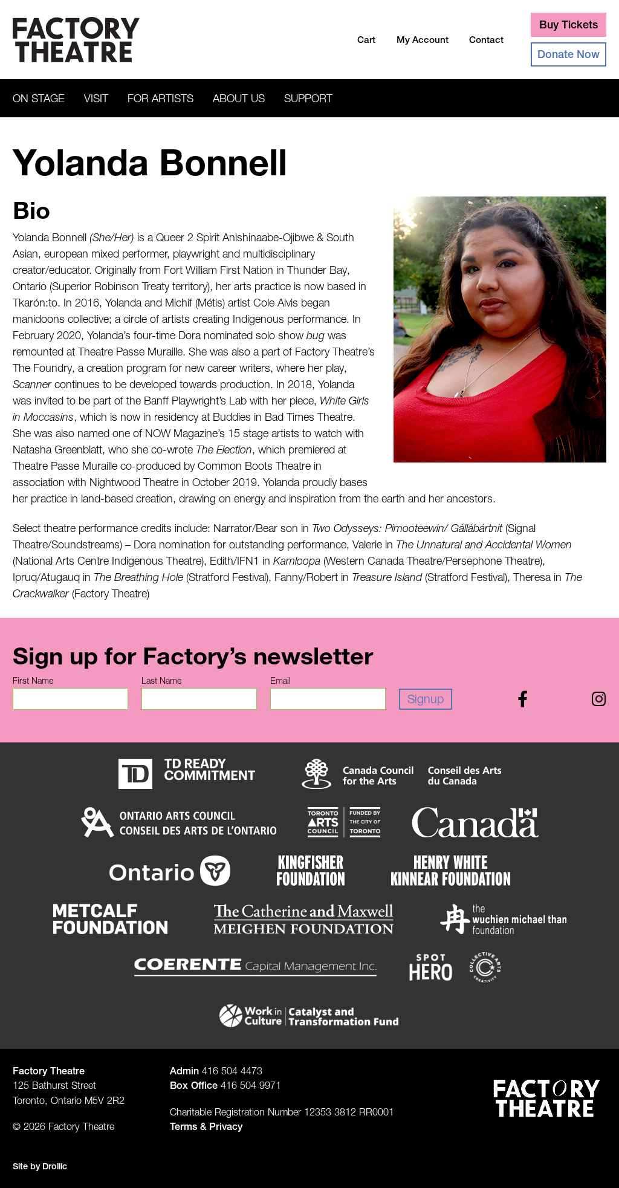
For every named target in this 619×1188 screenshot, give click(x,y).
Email (280, 680)
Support (308, 98)
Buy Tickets (568, 24)
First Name (33, 680)
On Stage (39, 98)
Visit (96, 98)
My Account (423, 39)
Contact (486, 39)
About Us (239, 98)
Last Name (161, 680)
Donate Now (568, 54)
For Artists (160, 98)
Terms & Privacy (206, 1126)
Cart (366, 39)
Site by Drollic (40, 1166)
